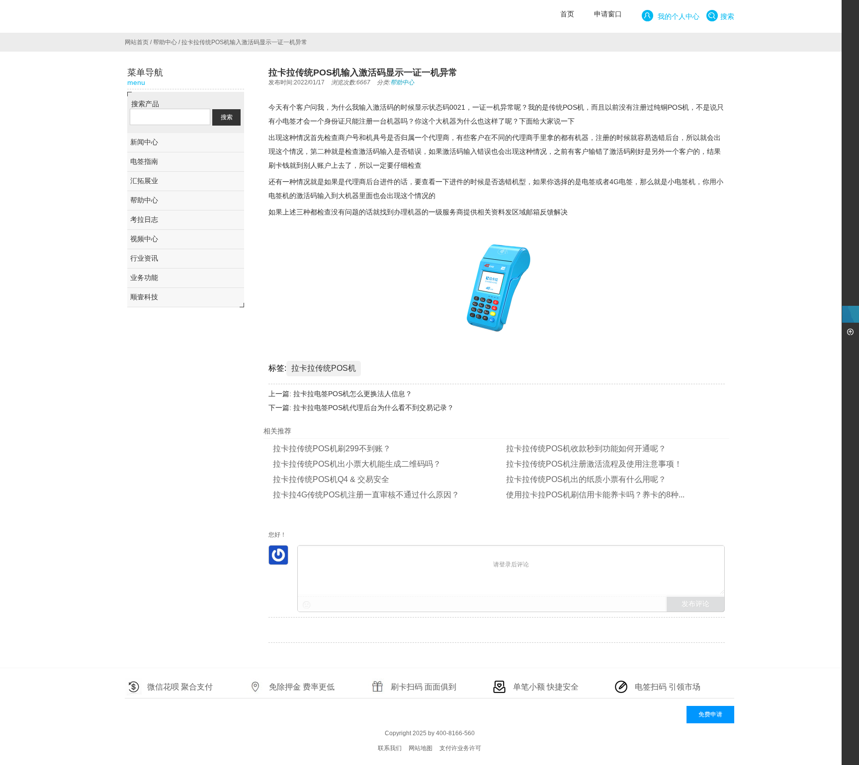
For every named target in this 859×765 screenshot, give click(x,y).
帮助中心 (165, 42)
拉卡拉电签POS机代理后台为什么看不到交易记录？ (373, 408)
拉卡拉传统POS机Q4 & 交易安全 (331, 479)
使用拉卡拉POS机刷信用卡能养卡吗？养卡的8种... (595, 494)
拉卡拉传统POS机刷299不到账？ (332, 448)
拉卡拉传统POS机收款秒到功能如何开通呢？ (586, 448)
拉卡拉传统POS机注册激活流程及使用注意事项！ (594, 464)
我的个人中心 (677, 16)
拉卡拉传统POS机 (323, 368)
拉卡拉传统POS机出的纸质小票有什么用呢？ (586, 479)
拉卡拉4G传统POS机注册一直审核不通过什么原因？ (366, 494)
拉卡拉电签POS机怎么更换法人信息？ (352, 394)
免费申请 (710, 714)
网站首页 (137, 42)
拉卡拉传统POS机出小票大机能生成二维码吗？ (357, 464)
